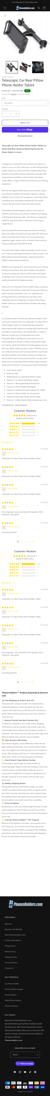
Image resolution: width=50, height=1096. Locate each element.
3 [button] (25, 541)
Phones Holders (27, 1091)
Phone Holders (11, 995)
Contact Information (13, 940)
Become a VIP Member (13, 929)
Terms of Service (11, 963)
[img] (7, 449)
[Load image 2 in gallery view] (25, 67)
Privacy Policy (10, 946)
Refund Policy (10, 951)
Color (3, 98)
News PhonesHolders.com (15, 935)
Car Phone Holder (12, 984)
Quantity (5, 109)
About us (8, 924)
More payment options (25, 135)
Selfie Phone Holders (13, 1000)
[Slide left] (2, 68)
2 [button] (21, 541)
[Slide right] (47, 68)
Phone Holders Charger (14, 989)
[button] (5, 8)
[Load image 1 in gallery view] (12, 67)
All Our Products (11, 1006)
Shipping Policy (11, 957)
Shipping (13, 94)
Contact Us (9, 968)
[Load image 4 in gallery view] (38, 67)
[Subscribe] (37, 1055)
